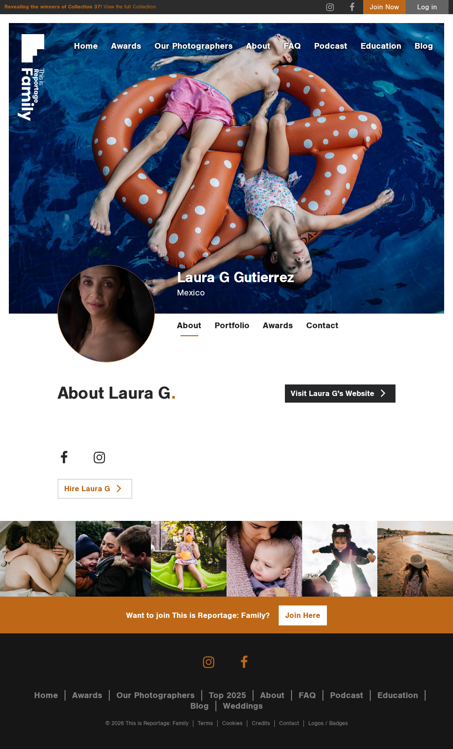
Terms (205, 723)
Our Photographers (193, 46)
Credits (261, 723)
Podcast (330, 46)
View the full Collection (130, 7)
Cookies (232, 723)
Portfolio (232, 325)
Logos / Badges (328, 723)
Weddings (243, 706)
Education (381, 46)
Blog (424, 46)
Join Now (384, 7)
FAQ (292, 46)
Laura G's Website (333, 393)
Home (86, 46)
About (258, 46)
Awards (126, 46)
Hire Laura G (88, 488)
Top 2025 (227, 695)
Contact (322, 325)
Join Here (302, 615)
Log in (427, 7)
